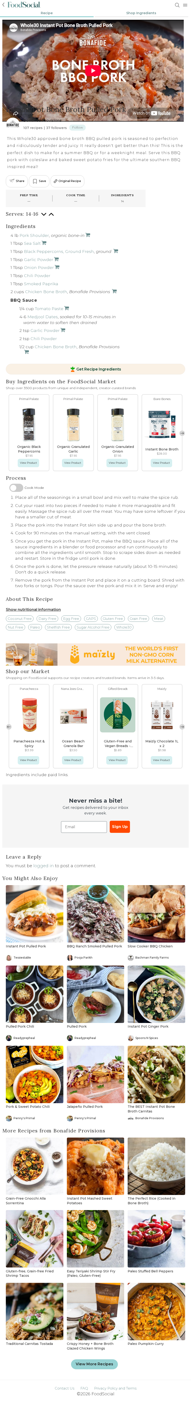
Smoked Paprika (41, 283)
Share (20, 181)
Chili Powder (37, 275)
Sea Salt (32, 243)
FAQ (84, 1388)
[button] (182, 433)
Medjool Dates (42, 316)
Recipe (47, 13)
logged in (43, 865)
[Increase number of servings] (51, 216)
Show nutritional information (33, 609)
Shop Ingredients (141, 13)
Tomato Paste (49, 308)
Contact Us (64, 1388)
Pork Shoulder (34, 235)
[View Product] (87, 235)
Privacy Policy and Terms (115, 1388)
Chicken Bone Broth (46, 291)
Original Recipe (69, 181)
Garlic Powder (38, 259)
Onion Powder (39, 267)
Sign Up (120, 826)
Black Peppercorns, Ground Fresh (59, 251)
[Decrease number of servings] (44, 216)
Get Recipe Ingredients (98, 369)
